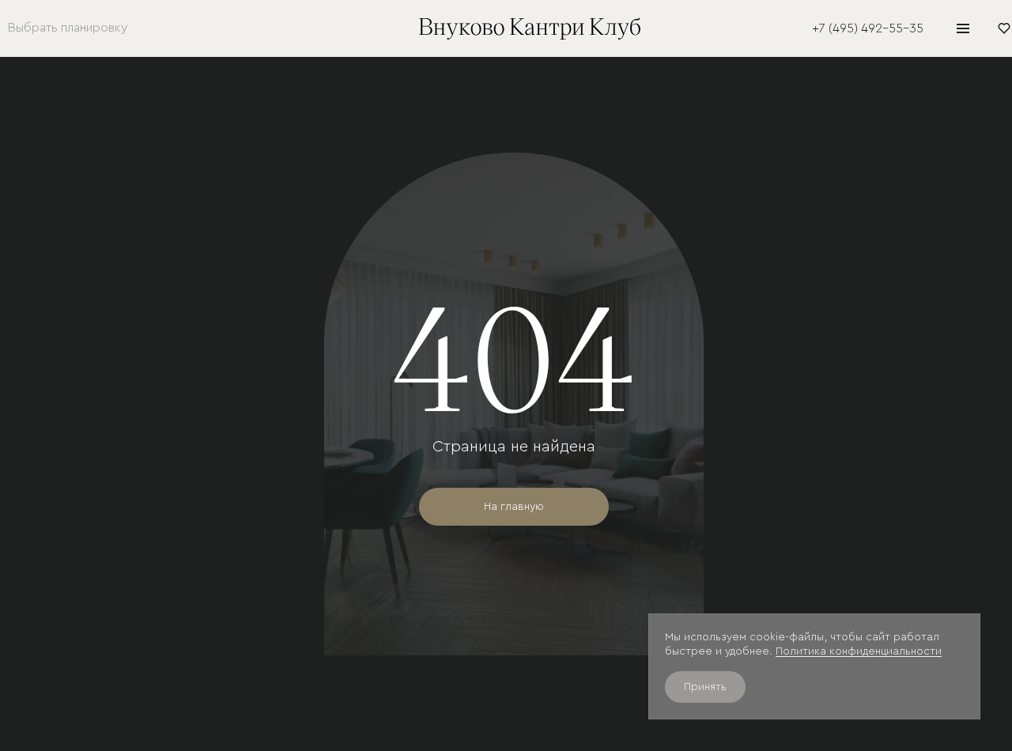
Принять (705, 687)
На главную (514, 506)
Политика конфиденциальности (859, 651)
